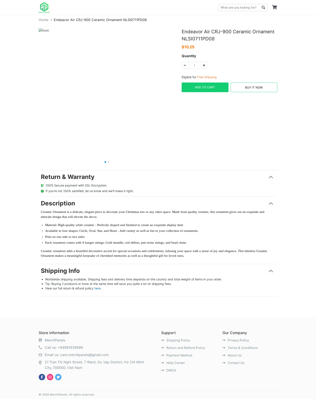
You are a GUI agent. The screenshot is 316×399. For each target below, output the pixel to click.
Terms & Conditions (242, 348)
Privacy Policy (238, 340)
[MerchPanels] (44, 7)
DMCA (171, 370)
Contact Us (235, 363)
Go (263, 7)
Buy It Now (254, 87)
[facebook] (42, 377)
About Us (234, 355)
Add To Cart (205, 87)
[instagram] (50, 377)
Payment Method (179, 355)
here (97, 288)
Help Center (175, 363)
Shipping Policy (178, 340)
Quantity (189, 56)
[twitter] (58, 377)
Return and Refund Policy (185, 348)
